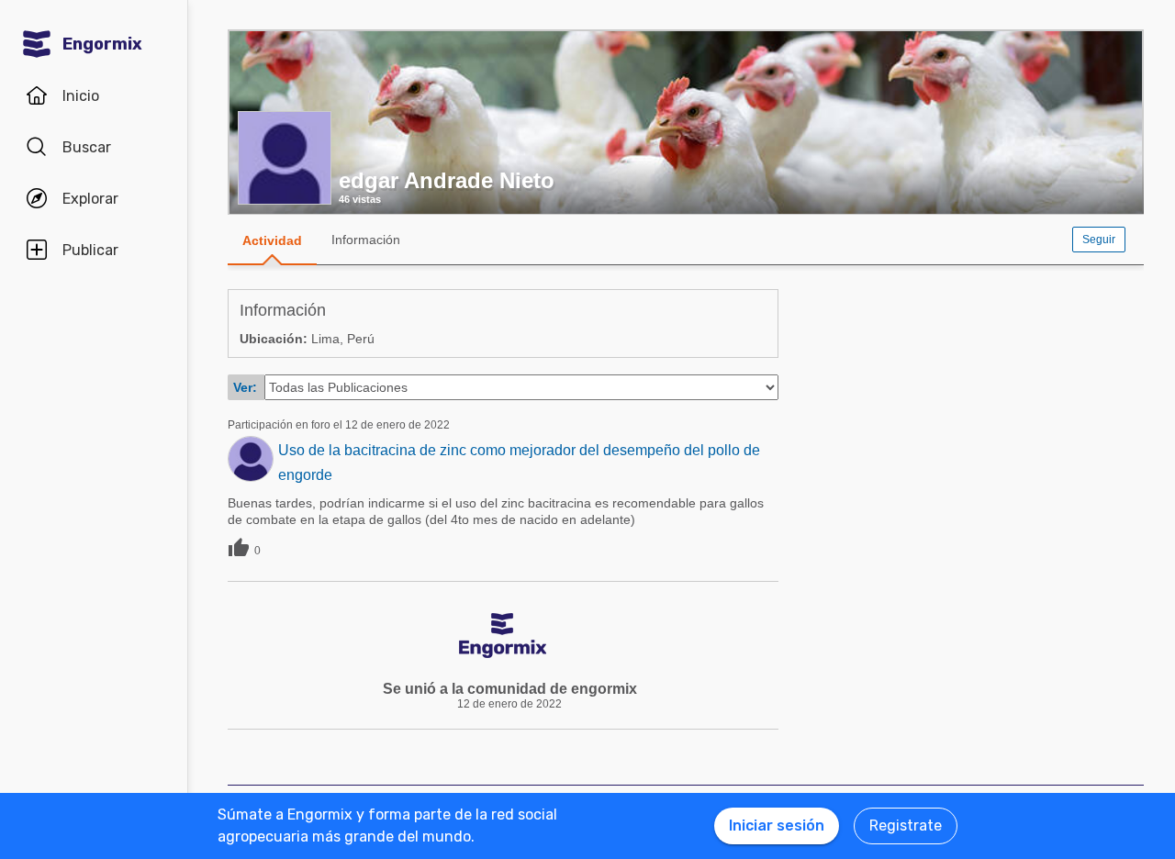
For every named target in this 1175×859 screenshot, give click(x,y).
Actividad (272, 240)
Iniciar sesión (776, 825)
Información (365, 239)
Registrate (905, 825)
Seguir (1098, 239)
